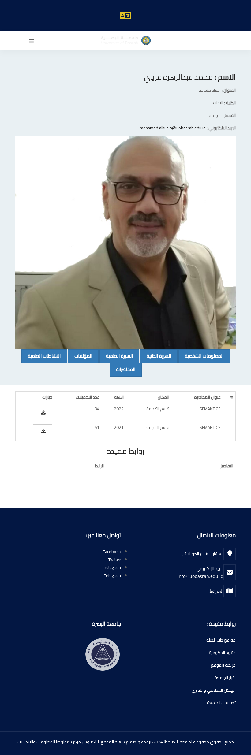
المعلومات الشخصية (200, 355)
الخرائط (216, 591)
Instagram (112, 567)
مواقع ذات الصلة (221, 640)
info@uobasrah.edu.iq (200, 576)
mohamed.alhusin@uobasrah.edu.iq (173, 128)
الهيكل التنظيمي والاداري (214, 690)
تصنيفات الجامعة (221, 703)
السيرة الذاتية (155, 355)
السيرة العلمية (116, 355)
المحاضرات (122, 369)
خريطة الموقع (223, 665)
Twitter (114, 559)
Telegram (112, 575)
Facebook (112, 552)
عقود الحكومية (222, 652)
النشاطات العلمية (41, 355)
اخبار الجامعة (225, 678)
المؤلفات (80, 355)
